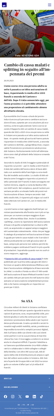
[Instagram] (13, 397)
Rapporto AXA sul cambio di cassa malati (23, 258)
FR (24, 405)
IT (28, 405)
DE (19, 405)
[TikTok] (42, 397)
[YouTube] (27, 397)
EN (33, 405)
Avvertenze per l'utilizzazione (17, 408)
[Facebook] (6, 397)
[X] (20, 397)
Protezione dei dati (39, 408)
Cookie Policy (26, 410)
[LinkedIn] (34, 397)
